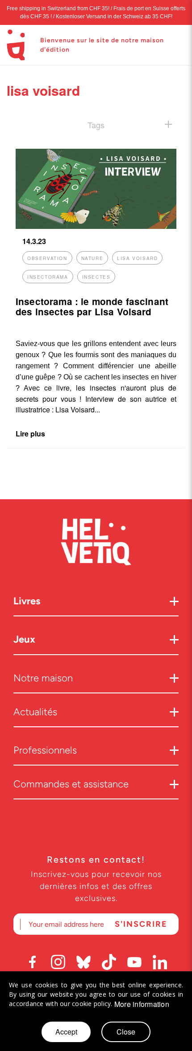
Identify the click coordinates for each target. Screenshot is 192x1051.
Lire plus (30, 433)
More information (141, 1004)
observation (47, 258)
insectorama (47, 277)
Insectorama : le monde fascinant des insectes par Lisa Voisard (92, 306)
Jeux (24, 639)
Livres (26, 601)
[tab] (96, 124)
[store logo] (16, 45)
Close (126, 1032)
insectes (96, 277)
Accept (66, 1032)
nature (92, 258)
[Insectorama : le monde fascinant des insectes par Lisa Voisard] (96, 226)
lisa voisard (137, 258)
